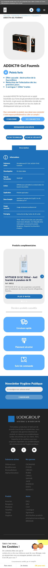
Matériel (8, 506)
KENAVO (29, 489)
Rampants (26, 16)
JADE (28, 481)
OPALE (29, 475)
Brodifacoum (10, 467)
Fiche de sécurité (33, 137)
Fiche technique (14, 137)
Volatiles (8, 509)
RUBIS (28, 472)
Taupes (8, 512)
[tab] (24, 147)
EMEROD (30, 484)
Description (24, 147)
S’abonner (24, 397)
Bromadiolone (11, 470)
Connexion (31, 10)
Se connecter (33, 119)
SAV (27, 504)
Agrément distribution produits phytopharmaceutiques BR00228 (35, 516)
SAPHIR (29, 478)
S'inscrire (12, 119)
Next (42, 276)
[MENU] (44, 10)
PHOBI (28, 467)
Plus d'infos (24, 296)
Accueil (6, 16)
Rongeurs (9, 504)
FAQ (27, 501)
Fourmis (35, 16)
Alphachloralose (11, 472)
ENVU (28, 486)
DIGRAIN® (30, 464)
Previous (6, 276)
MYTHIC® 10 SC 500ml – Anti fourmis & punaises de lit (21, 279)
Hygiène (8, 515)
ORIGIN (29, 470)
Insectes (16, 16)
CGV (28, 506)
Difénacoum (10, 464)
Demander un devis (24, 127)
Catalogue (30, 509)
